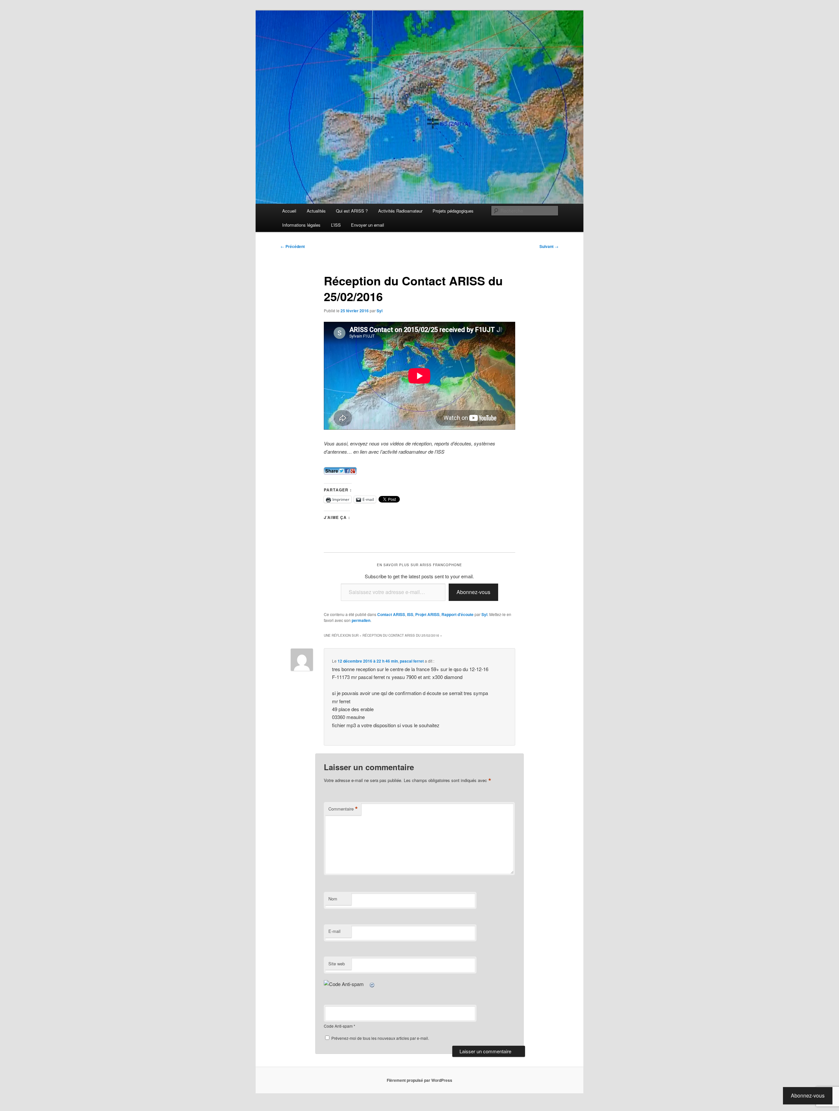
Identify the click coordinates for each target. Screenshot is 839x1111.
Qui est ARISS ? (352, 211)
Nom (332, 898)
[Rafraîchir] (372, 983)
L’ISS (336, 225)
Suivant (548, 246)
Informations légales (301, 225)
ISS (410, 614)
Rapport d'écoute (457, 614)
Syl (379, 311)
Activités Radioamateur (400, 211)
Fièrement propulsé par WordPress (419, 1080)
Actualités (316, 211)
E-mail (334, 931)
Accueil (289, 211)
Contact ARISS (391, 614)
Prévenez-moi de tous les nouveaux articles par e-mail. (380, 1038)
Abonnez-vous (473, 592)
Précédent (293, 246)
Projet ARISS (427, 614)
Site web (336, 963)
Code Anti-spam (338, 1026)
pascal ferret (412, 661)
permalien (361, 620)
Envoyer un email (367, 225)
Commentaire (343, 809)
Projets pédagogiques (453, 211)
